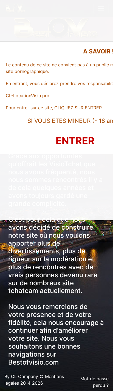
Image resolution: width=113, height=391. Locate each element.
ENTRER (75, 141)
